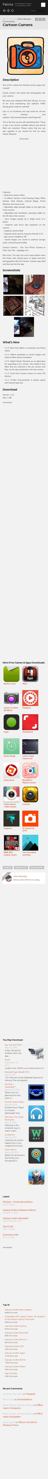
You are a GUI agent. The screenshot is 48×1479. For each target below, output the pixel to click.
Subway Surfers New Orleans (18, 1310)
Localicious (10, 1134)
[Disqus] (24, 924)
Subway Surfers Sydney (16, 1326)
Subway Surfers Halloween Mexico (19, 1210)
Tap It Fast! (8, 1226)
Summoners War (11, 1235)
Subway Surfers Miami (15, 1366)
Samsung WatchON (14, 1346)
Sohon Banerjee (24, 19)
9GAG (7, 1060)
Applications (21, 867)
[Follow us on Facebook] (4, 10)
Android (7, 867)
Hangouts (30, 1394)
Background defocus (43, 19)
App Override (11, 1373)
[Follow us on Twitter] (12, 10)
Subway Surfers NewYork (16, 1333)
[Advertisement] (24, 164)
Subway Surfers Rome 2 (16, 1339)
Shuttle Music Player (14, 1102)
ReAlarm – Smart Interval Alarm (18, 1202)
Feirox (8, 4)
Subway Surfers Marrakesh (15, 1218)
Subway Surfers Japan (15, 1353)
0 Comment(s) (9, 21)
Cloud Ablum (36, 19)
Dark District (10, 1149)
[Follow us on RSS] (8, 10)
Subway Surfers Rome (15, 1360)
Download (10, 389)
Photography (37, 867)
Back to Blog (40, 19)
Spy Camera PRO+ (13, 1045)
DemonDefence (24, 1399)
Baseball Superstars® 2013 (17, 1072)
